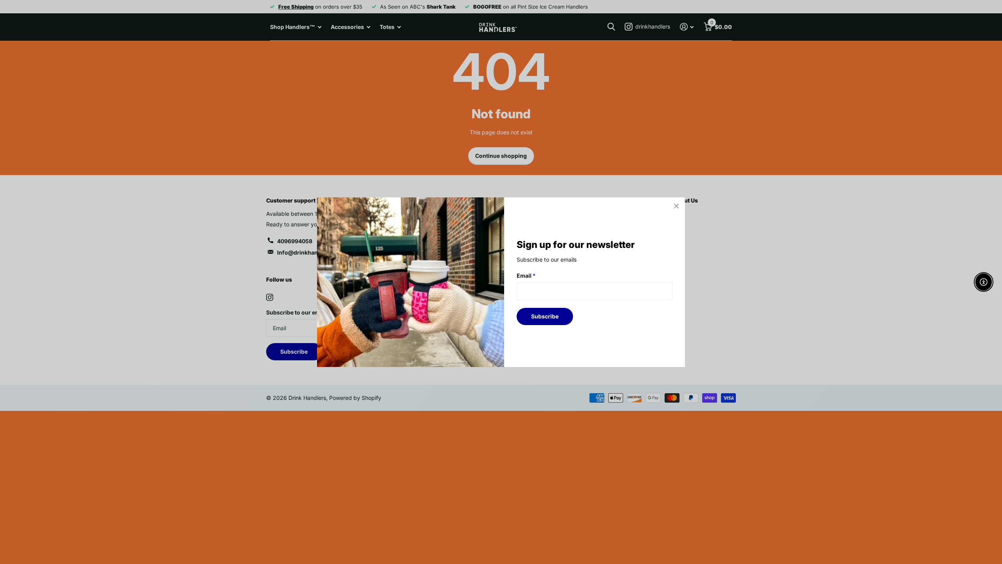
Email (526, 275)
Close (676, 206)
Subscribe (545, 316)
